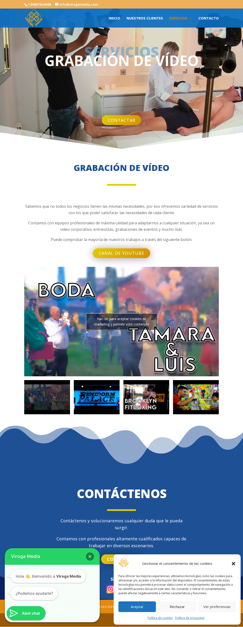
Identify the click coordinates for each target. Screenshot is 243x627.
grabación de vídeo (121, 169)
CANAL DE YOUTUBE (121, 253)
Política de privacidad (189, 618)
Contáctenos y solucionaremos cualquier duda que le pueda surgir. (121, 524)
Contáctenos (122, 495)
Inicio (114, 18)
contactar (121, 120)
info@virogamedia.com (78, 4)
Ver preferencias (217, 606)
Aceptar (137, 606)
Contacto (208, 18)
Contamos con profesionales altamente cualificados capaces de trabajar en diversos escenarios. (121, 542)
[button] (233, 563)
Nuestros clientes (144, 18)
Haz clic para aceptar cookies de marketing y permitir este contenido (121, 321)
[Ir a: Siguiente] (218, 321)
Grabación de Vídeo (122, 61)
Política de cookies (160, 618)
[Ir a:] (34, 17)
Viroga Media (25, 556)
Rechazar (177, 606)
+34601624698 (39, 4)
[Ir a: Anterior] (24, 321)
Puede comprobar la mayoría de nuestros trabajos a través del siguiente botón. (121, 239)
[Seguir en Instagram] (110, 589)
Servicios (178, 18)
